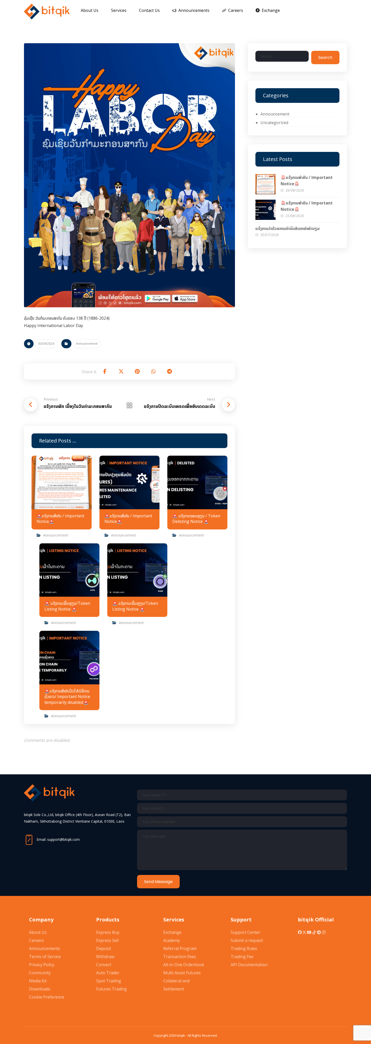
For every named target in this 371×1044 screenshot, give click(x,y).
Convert (103, 964)
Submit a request (247, 940)
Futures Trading (111, 989)
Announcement (87, 343)
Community (40, 973)
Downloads (39, 989)
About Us (38, 932)
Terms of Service (45, 956)
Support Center (245, 932)
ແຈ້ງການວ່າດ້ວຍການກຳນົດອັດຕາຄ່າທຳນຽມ (287, 228)
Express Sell (107, 940)
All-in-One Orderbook (183, 964)
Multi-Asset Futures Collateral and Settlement (182, 981)
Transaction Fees (179, 956)
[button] (105, 371)
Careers (36, 940)
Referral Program (180, 948)
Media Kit (38, 981)
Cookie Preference (46, 997)
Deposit (103, 948)
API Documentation (249, 964)
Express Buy (107, 932)
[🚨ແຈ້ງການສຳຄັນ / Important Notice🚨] (265, 184)
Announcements (44, 948)
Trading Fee (242, 956)
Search (325, 57)
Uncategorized (274, 122)
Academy (171, 940)
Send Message (158, 882)
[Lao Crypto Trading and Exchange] (46, 11)
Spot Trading (108, 981)
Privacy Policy (41, 964)
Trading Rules (244, 948)
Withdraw (105, 956)
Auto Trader (107, 973)
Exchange (172, 932)
